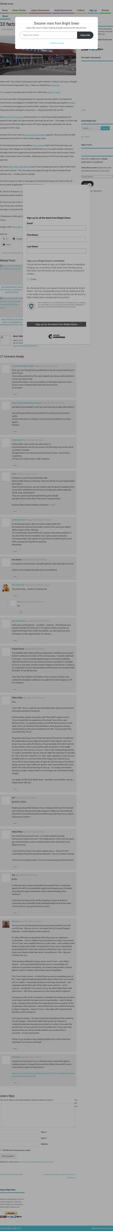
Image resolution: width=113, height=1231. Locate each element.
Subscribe (85, 35)
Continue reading (56, 43)
